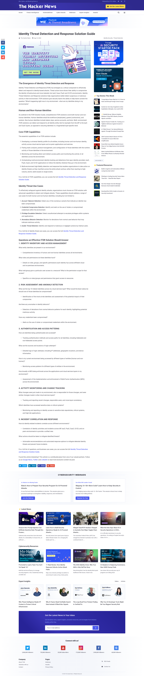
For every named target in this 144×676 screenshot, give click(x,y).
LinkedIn (44, 460)
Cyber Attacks (60, 12)
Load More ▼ (99, 160)
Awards (95, 12)
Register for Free (82, 498)
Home (21, 12)
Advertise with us (23, 664)
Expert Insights (84, 12)
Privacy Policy (49, 667)
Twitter (35, 460)
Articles (123, 581)
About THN (22, 662)
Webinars (72, 12)
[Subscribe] (95, 628)
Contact (21, 667)
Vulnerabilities (48, 12)
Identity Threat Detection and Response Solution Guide (57, 34)
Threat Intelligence (32, 12)
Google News (27, 460)
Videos (117, 581)
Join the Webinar (28, 498)
